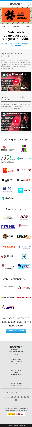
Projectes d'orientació (16, 385)
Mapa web (16, 366)
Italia (22, 392)
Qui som (16, 354)
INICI (4, 26)
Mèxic (25, 392)
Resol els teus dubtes (16, 383)
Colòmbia (13, 392)
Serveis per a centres (16, 370)
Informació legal (16, 357)
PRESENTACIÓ (15, 26)
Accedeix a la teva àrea (16, 377)
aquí (26, 410)
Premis (16, 372)
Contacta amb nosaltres (16, 331)
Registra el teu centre (16, 374)
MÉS (27, 26)
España (18, 392)
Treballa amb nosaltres (16, 361)
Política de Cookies (16, 359)
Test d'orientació (16, 381)
